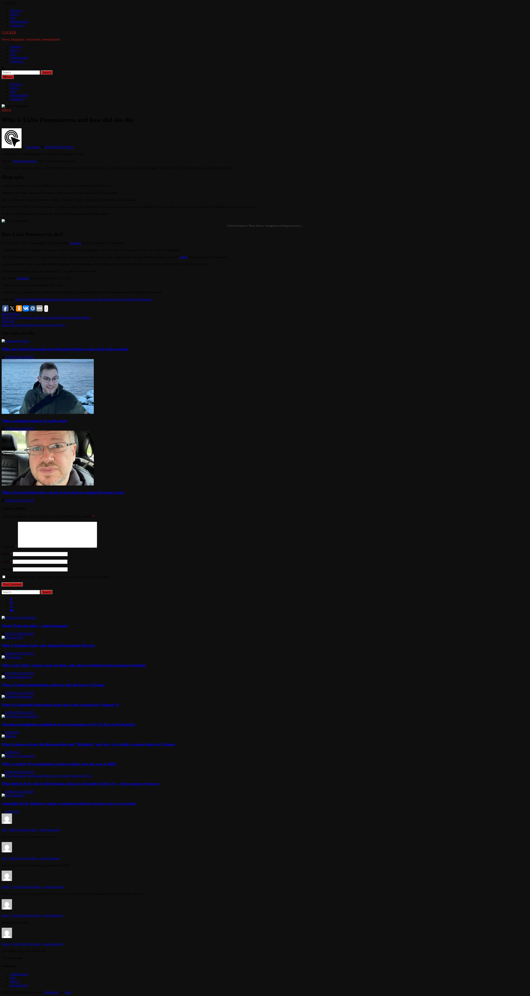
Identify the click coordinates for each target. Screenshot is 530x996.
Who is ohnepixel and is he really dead (34, 421)
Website (7, 569)
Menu (9, 76)
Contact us (17, 25)
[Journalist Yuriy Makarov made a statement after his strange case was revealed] (13, 795)
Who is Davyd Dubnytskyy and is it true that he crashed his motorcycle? (63, 492)
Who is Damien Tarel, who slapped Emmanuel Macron (48, 645)
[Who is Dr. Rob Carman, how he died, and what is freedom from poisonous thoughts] (12, 657)
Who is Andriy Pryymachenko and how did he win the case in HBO (59, 764)
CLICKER (9, 32)
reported (75, 243)
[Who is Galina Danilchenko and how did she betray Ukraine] (16, 677)
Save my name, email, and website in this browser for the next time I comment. (58, 577)
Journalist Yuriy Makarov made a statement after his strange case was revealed (68, 803)
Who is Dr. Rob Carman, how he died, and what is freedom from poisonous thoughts (74, 665)
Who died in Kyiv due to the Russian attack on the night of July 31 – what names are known (80, 783)
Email (7, 561)
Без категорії (19, 985)
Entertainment (19, 21)
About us (16, 10)
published (23, 278)
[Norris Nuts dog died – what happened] (19, 617)
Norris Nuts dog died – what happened (34, 626)
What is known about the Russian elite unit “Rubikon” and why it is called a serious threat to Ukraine (88, 744)
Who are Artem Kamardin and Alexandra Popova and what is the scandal (65, 349)
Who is (14, 14)
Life (12, 18)
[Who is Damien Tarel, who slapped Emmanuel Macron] (12, 637)
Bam (68, 992)
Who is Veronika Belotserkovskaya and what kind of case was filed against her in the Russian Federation (83, 299)
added (183, 257)
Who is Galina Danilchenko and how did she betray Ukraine (53, 685)
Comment (9, 546)
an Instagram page (24, 161)
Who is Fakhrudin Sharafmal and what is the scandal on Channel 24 (60, 705)
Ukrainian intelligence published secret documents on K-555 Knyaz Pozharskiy (68, 724)
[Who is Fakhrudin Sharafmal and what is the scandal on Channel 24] (17, 696)
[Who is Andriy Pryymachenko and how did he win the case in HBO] (18, 756)
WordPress (51, 992)
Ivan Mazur (33, 147)
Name (7, 554)
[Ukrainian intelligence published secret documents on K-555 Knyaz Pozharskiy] (20, 716)
